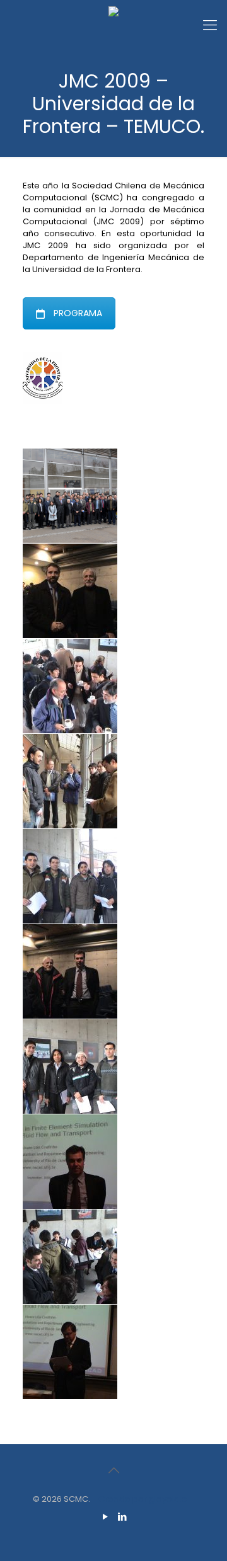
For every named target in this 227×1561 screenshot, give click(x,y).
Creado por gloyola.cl (143, 1499)
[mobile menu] (210, 25)
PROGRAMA (78, 313)
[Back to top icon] (113, 1470)
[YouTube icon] (105, 1516)
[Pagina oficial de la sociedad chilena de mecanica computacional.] (113, 25)
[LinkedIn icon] (122, 1516)
